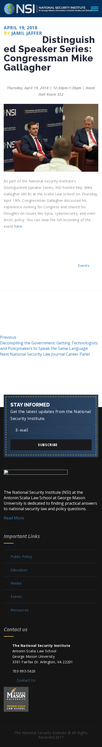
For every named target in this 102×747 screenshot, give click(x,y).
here (18, 226)
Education (19, 570)
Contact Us (26, 680)
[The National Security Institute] (48, 8)
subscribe (48, 444)
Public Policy (21, 556)
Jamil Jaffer (26, 33)
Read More (14, 518)
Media (16, 583)
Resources (20, 610)
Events (83, 265)
